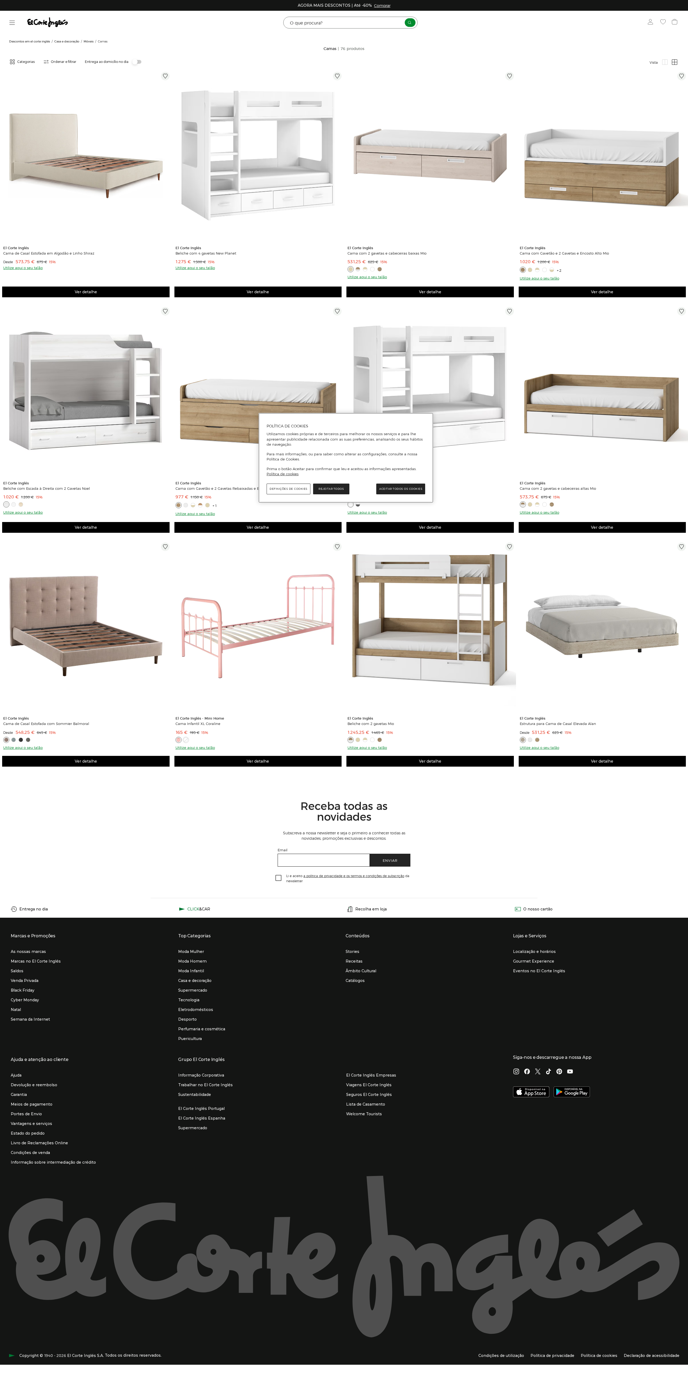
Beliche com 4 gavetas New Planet (205, 253)
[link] (86, 155)
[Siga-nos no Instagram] (516, 1072)
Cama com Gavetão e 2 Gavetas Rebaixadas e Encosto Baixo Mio (231, 488)
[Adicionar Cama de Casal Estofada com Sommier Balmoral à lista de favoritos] (165, 546)
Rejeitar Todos (331, 489)
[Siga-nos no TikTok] (548, 1072)
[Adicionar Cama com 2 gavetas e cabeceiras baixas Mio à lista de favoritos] (509, 76)
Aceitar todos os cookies (400, 489)
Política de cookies (283, 474)
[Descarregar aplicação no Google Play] (572, 1092)
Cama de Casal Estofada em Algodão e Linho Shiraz (48, 253)
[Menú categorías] (12, 23)
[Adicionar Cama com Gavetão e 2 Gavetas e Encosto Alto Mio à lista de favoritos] (681, 76)
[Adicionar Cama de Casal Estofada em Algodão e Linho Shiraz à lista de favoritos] (165, 76)
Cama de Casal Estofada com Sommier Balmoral (46, 723)
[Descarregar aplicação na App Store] (531, 1092)
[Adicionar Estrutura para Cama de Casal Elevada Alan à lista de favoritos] (681, 546)
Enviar (390, 860)
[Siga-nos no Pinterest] (559, 1072)
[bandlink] (382, 5)
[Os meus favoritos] (663, 23)
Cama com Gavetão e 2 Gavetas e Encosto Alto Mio (564, 253)
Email (283, 849)
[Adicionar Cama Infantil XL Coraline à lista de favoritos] (337, 546)
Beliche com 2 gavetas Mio (370, 723)
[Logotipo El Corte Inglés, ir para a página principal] (47, 22)
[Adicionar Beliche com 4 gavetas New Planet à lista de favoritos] (337, 76)
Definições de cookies (288, 489)
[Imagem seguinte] (166, 155)
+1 (215, 505)
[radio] (665, 62)
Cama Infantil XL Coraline (197, 723)
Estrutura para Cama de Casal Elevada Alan (558, 723)
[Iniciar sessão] (651, 22)
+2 (559, 270)
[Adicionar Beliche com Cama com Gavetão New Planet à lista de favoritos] (509, 311)
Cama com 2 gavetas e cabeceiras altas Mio (558, 488)
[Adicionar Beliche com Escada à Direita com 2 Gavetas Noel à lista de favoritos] (165, 311)
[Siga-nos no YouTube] (570, 1072)
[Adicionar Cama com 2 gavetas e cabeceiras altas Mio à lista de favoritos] (681, 311)
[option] (86, 155)
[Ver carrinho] (675, 23)
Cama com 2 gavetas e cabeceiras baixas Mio (387, 253)
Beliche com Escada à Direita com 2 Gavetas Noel (46, 488)
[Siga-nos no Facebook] (527, 1072)
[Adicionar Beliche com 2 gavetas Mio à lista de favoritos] (509, 546)
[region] (346, 458)
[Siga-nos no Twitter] (538, 1072)
